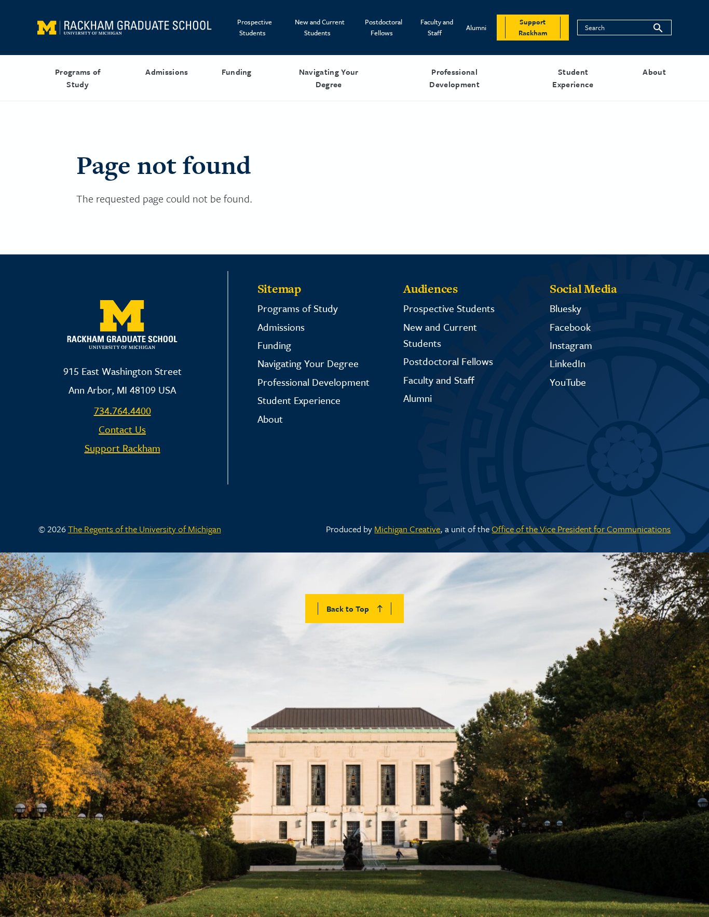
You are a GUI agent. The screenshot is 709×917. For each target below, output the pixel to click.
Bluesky (565, 308)
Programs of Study (78, 78)
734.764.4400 (122, 410)
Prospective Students (254, 27)
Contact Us (122, 429)
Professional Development (454, 78)
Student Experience (572, 78)
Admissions (166, 71)
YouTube (568, 382)
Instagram (571, 345)
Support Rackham (122, 448)
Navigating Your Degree (329, 78)
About (654, 71)
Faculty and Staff (436, 27)
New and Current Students (320, 27)
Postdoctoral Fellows (383, 27)
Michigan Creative (407, 528)
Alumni (476, 27)
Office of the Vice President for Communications (581, 528)
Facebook (570, 327)
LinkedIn (567, 363)
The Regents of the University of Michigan (144, 528)
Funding (237, 71)
